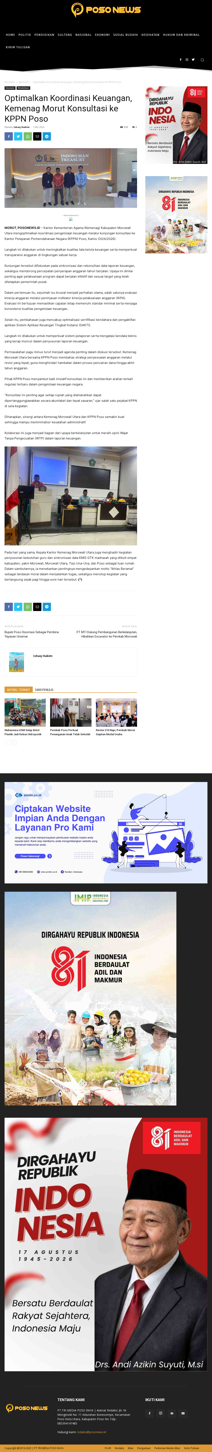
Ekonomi (24, 82)
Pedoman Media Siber (167, 1448)
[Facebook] (180, 59)
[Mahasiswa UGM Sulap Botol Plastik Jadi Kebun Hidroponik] (25, 712)
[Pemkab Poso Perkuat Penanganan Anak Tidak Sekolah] (70, 712)
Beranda (10, 82)
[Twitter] (193, 59)
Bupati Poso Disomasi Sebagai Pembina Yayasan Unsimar (32, 634)
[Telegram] (47, 136)
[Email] (37, 136)
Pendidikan (23, 88)
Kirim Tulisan (191, 1448)
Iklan (130, 1448)
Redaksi (119, 1448)
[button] (202, 59)
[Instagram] (186, 59)
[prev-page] (7, 742)
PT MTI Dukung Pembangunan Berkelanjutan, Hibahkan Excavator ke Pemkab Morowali (107, 634)
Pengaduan (144, 1448)
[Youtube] (183, 1413)
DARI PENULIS (44, 690)
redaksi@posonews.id (91, 1432)
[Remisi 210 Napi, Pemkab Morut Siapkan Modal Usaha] (116, 712)
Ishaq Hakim (21, 127)
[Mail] (172, 1413)
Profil (108, 1448)
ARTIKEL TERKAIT (18, 690)
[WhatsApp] (28, 136)
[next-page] (13, 742)
